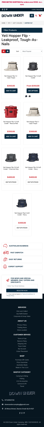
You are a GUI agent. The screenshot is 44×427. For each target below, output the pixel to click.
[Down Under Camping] (13, 15)
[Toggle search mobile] (35, 15)
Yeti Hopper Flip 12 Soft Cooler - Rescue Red (11, 122)
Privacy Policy (10, 295)
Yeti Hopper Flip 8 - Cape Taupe (33, 122)
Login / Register (37, 9)
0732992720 (9, 400)
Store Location (22, 330)
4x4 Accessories (22, 381)
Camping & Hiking (22, 376)
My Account (22, 349)
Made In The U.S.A (22, 367)
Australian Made (22, 365)
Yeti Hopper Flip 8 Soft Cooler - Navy (22, 214)
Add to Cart (11, 91)
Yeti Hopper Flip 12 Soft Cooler (33, 77)
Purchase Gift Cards (22, 360)
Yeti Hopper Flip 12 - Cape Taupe (11, 77)
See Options (33, 91)
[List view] (8, 51)
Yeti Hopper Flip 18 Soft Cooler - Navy (33, 168)
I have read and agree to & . (20, 295)
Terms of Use (22, 338)
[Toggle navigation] (32, 15)
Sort (17, 51)
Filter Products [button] (10, 30)
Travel (22, 386)
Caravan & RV (22, 383)
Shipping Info (22, 343)
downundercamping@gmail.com (17, 404)
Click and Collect (22, 311)
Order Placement (22, 351)
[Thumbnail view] (4, 51)
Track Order (22, 346)
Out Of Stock (11, 182)
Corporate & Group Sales (22, 316)
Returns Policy (22, 341)
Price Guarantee (22, 362)
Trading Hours (22, 327)
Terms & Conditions (27, 294)
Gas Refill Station (22, 314)
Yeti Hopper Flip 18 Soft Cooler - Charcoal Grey (11, 168)
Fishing (22, 378)
